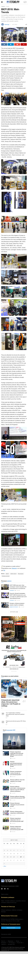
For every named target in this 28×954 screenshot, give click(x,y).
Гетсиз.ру (7, 24)
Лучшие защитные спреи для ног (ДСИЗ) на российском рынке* (13, 745)
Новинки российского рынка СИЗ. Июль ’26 (16, 721)
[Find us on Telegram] (2, 889)
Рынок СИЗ (19, 942)
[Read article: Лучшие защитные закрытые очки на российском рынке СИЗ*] (6, 819)
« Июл (4, 866)
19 (10, 857)
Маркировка (10, 941)
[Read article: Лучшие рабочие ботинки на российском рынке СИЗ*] (6, 798)
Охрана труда (5, 576)
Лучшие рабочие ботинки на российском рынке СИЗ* (17, 797)
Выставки (20, 573)
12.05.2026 (13, 768)
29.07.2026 (13, 758)
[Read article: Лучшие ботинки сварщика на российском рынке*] (6, 804)
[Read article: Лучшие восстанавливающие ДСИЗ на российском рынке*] (6, 763)
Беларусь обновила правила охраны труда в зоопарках (17, 604)
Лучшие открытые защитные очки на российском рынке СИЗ (16, 828)
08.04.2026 (13, 776)
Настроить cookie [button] (6, 934)
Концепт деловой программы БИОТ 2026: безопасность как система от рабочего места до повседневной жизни (18, 595)
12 (10, 853)
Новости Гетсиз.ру (14, 606)
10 (4, 853)
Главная (3, 6)
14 (17, 853)
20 (14, 857)
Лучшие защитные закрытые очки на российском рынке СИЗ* (17, 819)
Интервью (3, 942)
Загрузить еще (14, 611)
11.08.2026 (18, 590)
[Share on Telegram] (11, 44)
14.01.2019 (14, 24)
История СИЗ (11, 944)
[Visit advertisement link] (14, 629)
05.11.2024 (13, 808)
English (7, 6)
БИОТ (7, 573)
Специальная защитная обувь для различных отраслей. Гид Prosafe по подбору (10, 703)
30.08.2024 (13, 831)
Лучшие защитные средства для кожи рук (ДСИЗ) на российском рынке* (16, 754)
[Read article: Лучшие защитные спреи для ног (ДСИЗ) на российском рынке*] (14, 741)
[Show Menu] (2, 2)
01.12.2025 (13, 783)
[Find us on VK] (8, 889)
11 (7, 853)
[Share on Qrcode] (24, 44)
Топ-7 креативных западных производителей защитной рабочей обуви (15, 714)
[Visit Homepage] (13, 2)
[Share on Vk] (4, 44)
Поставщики (12, 942)
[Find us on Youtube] (5, 889)
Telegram (14, 568)
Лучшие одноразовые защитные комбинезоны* (17, 812)
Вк (4, 570)
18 (7, 857)
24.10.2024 (13, 815)
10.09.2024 (13, 823)
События (3, 944)
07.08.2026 (18, 600)
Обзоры (17, 941)
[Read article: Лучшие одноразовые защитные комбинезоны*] (6, 813)
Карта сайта (4, 894)
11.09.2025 (13, 793)
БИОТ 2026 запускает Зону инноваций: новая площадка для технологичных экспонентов (18, 586)
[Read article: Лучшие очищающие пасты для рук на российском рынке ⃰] (6, 773)
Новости (3, 941)
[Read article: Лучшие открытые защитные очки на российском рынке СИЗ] (6, 828)
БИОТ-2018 (13, 573)
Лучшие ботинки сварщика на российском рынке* (17, 804)
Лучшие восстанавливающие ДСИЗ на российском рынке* (16, 764)
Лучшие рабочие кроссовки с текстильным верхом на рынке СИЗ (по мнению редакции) (17, 789)
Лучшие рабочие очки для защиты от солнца (17, 780)
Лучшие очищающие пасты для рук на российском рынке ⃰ (16, 773)
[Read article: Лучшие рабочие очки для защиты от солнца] (6, 781)
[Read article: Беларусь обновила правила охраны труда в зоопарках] (5, 605)
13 (14, 853)
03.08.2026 (7, 747)
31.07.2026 (22, 606)
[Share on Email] (17, 44)
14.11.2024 (13, 799)
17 (4, 857)
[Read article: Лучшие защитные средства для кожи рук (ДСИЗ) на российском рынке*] (6, 753)
